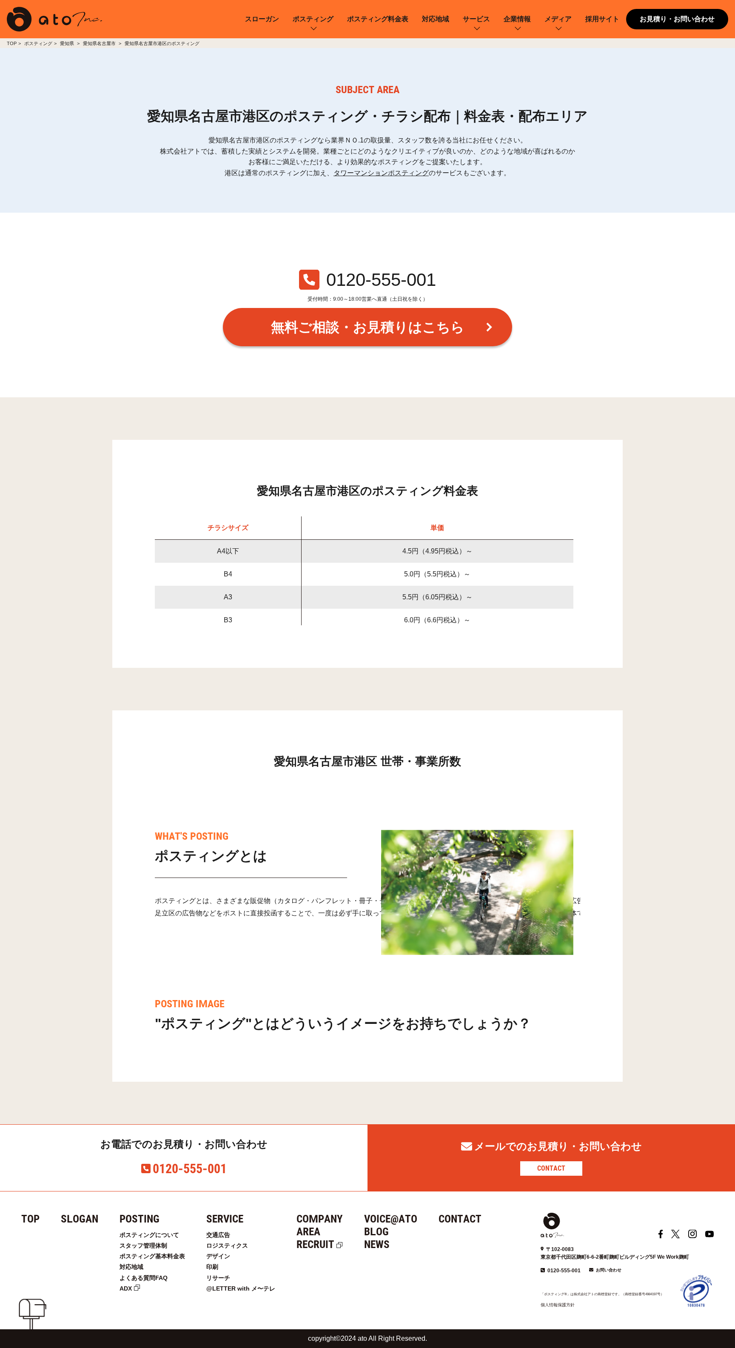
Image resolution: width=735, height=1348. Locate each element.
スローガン (262, 19)
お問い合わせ (608, 1270)
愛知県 (67, 43)
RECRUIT (315, 1244)
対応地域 (435, 19)
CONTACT (551, 1168)
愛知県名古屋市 (100, 43)
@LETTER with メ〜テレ (240, 1288)
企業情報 (517, 19)
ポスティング (313, 19)
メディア (558, 19)
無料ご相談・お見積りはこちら (367, 327)
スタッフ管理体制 (143, 1245)
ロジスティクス (227, 1245)
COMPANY (319, 1219)
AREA (308, 1231)
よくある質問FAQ (144, 1277)
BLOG (376, 1231)
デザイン (218, 1256)
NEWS (377, 1244)
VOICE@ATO (390, 1219)
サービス (476, 19)
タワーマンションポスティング (381, 173)
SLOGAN (79, 1219)
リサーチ (218, 1277)
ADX (126, 1288)
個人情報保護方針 (558, 1304)
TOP (12, 43)
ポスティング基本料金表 (152, 1256)
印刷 (212, 1266)
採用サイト (602, 19)
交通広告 (218, 1234)
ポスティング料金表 (377, 19)
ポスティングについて (149, 1234)
